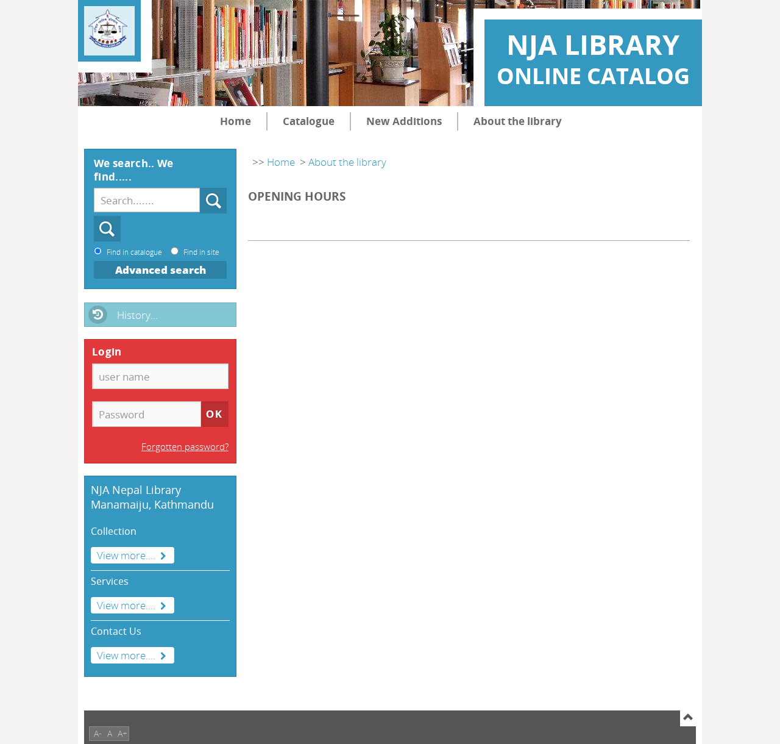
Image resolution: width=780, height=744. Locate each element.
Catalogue (309, 121)
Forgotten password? (185, 446)
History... (137, 315)
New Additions (404, 121)
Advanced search (160, 270)
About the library (517, 121)
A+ (122, 733)
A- (98, 733)
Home (235, 121)
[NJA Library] (109, 30)
